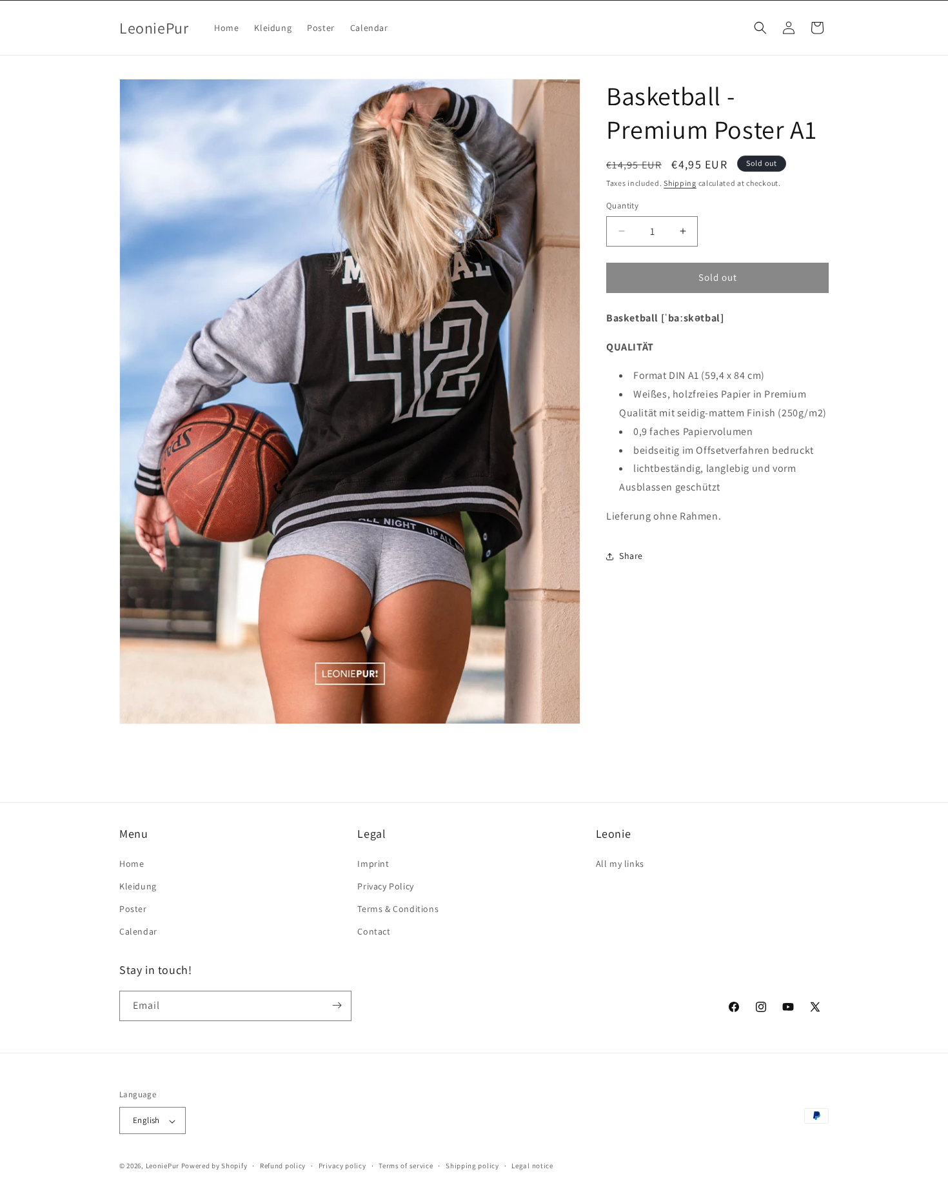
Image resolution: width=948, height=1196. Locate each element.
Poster (133, 908)
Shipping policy (472, 1165)
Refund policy (283, 1165)
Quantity (622, 205)
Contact (373, 931)
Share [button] (631, 556)
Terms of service (406, 1165)
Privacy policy (342, 1165)
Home (131, 863)
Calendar (138, 931)
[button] (760, 28)
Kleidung (138, 885)
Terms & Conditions (398, 908)
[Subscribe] (336, 1005)
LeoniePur (162, 1166)
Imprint (373, 863)
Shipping (680, 183)
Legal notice (532, 1165)
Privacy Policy (385, 885)
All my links (620, 863)
